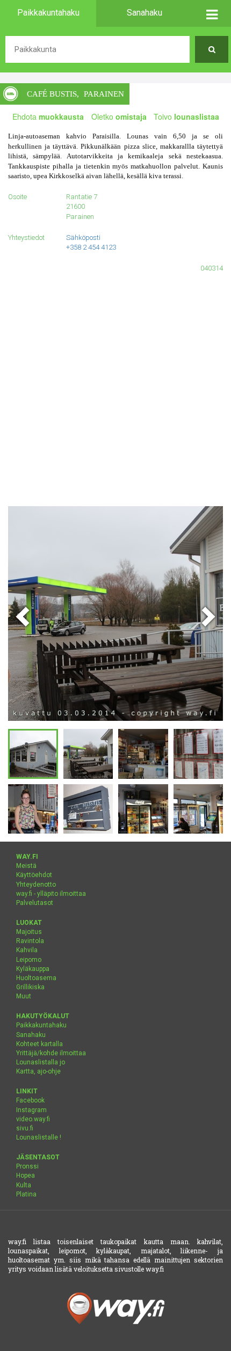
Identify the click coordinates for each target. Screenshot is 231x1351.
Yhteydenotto (36, 884)
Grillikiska (30, 987)
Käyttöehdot (34, 875)
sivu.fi (24, 1128)
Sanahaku (31, 1035)
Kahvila (27, 950)
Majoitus (29, 932)
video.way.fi (33, 1119)
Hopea (25, 1175)
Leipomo (28, 959)
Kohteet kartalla (39, 1044)
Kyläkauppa (32, 969)
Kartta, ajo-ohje (38, 1071)
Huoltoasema (36, 978)
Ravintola (30, 941)
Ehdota (48, 116)
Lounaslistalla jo (40, 1062)
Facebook (30, 1100)
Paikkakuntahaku (41, 1025)
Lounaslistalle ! (38, 1137)
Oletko (119, 116)
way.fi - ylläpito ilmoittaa (51, 893)
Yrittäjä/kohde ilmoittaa (51, 1053)
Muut (23, 996)
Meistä (26, 866)
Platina (26, 1194)
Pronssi (27, 1166)
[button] (211, 13)
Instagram (31, 1110)
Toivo (186, 116)
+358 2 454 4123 (91, 247)
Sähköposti (83, 237)
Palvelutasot (34, 903)
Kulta (23, 1185)
